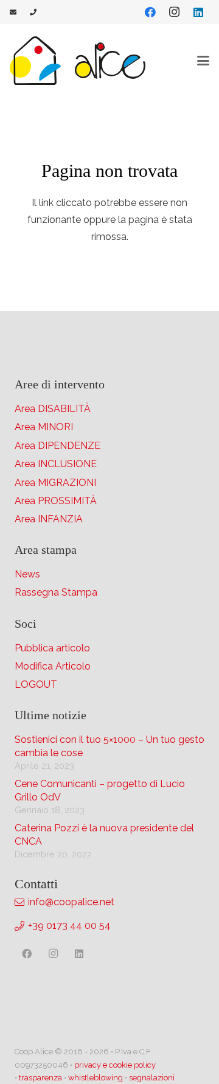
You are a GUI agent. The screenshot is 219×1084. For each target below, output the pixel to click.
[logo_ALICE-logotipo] (110, 60)
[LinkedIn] (198, 12)
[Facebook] (150, 12)
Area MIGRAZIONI (55, 482)
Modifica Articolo (53, 666)
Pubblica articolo (52, 648)
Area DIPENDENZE (57, 445)
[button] (203, 61)
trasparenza (40, 1077)
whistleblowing (95, 1077)
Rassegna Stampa (56, 592)
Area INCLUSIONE (56, 464)
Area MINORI (44, 427)
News (27, 574)
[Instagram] (174, 12)
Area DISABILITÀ (53, 408)
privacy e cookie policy (115, 1064)
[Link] (13, 12)
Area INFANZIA (49, 519)
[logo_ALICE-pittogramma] (35, 60)
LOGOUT (36, 684)
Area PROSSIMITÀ (56, 501)
